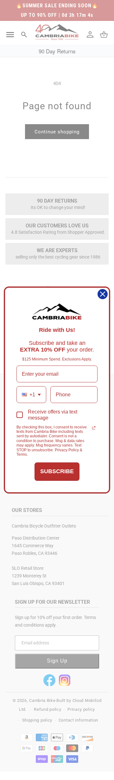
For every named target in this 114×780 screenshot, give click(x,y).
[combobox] (31, 394)
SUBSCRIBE (57, 471)
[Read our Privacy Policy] (94, 428)
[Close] (102, 294)
